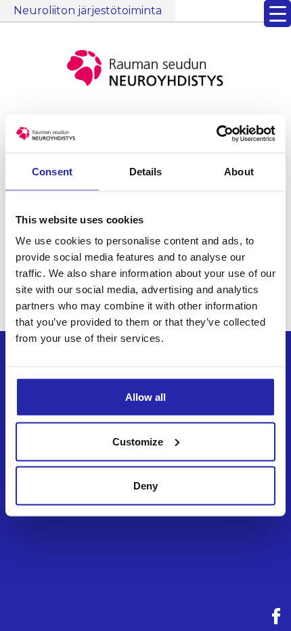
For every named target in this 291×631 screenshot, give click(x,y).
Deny (145, 486)
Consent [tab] (52, 171)
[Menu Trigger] (277, 13)
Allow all (145, 397)
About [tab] (239, 171)
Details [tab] (145, 171)
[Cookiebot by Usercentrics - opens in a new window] (216, 134)
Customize (137, 441)
